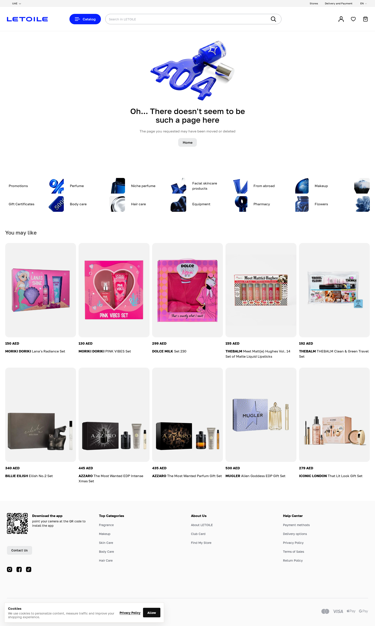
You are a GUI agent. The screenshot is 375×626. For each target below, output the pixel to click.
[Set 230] (187, 290)
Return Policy (293, 560)
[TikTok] (28, 569)
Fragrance (106, 525)
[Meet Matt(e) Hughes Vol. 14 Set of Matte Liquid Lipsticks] (260, 290)
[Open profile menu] (341, 19)
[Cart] (365, 19)
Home (187, 142)
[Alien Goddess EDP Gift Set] (260, 415)
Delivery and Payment (338, 3)
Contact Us (19, 550)
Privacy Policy (130, 613)
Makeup (104, 534)
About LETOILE (202, 525)
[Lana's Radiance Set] (40, 290)
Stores (314, 3)
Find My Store (201, 542)
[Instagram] (9, 569)
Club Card (198, 534)
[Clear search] (258, 19)
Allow (151, 613)
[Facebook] (19, 569)
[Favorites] (353, 19)
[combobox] (177, 19)
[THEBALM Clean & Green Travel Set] (334, 290)
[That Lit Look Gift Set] (334, 415)
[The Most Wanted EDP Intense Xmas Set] (114, 415)
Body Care (106, 551)
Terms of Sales (293, 551)
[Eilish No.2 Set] (40, 415)
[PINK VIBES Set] (114, 290)
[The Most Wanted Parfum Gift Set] (187, 415)
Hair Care (106, 560)
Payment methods (296, 525)
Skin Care (106, 542)
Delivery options (295, 534)
